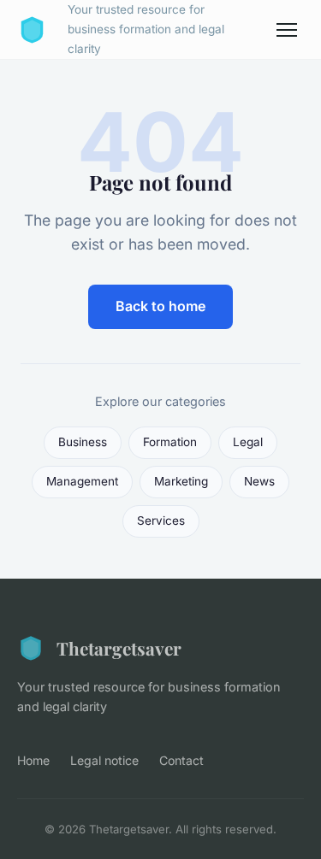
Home (33, 760)
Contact (181, 760)
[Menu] (287, 30)
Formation (170, 442)
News (259, 481)
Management (82, 481)
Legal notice (104, 760)
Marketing (181, 481)
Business (82, 442)
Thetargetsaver (118, 648)
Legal (248, 442)
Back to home (160, 306)
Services (161, 520)
